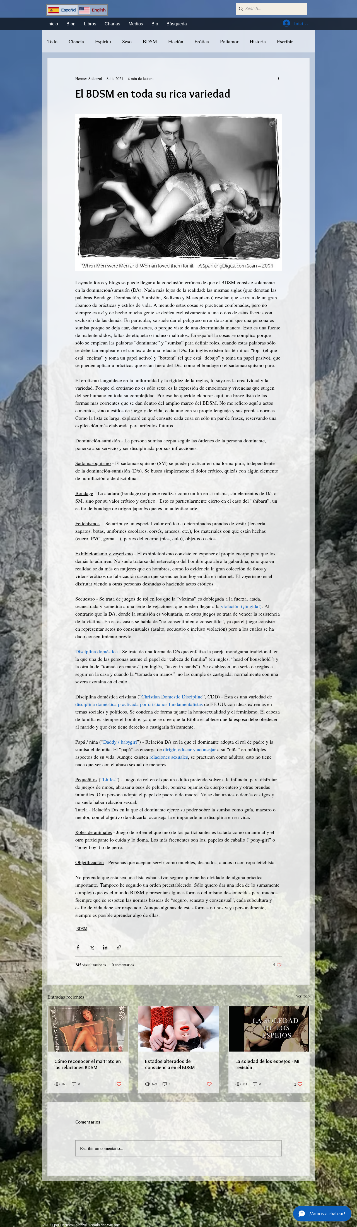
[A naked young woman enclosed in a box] (88, 1029)
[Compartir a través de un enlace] (119, 947)
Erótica (201, 41)
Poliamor (229, 41)
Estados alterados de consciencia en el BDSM (170, 1064)
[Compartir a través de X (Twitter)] (91, 947)
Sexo (127, 41)
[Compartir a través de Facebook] (78, 947)
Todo (52, 41)
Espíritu (103, 41)
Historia (258, 41)
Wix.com (113, 1225)
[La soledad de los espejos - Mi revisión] (269, 1029)
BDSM (150, 41)
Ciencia (76, 41)
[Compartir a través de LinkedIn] (105, 947)
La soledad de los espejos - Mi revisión (267, 1064)
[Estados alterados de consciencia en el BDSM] (178, 1029)
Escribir (285, 41)
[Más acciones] (278, 78)
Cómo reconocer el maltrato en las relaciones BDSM (87, 1064)
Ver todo (303, 996)
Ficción (175, 41)
